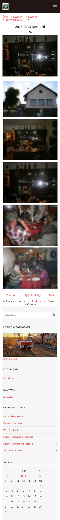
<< (6, 470)
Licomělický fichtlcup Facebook (18, 443)
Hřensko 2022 (10, 359)
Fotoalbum (17, 16)
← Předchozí (9, 295)
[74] (30, 99)
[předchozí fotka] (8, 55)
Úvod (5, 16)
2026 (23, 476)
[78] (30, 268)
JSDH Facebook (10, 429)
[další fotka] (52, 55)
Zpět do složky (33, 295)
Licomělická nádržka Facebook (18, 436)
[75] (30, 139)
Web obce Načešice (12, 423)
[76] (30, 182)
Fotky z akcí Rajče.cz (13, 416)
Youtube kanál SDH (12, 450)
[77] (30, 225)
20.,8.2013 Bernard (13, 20)
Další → (53, 295)
